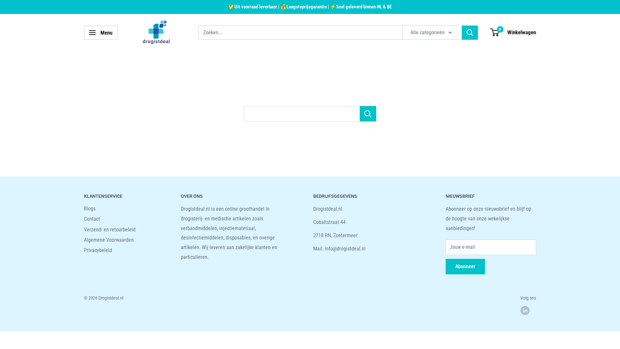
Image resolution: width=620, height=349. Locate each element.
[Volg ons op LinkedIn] (525, 310)
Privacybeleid (98, 250)
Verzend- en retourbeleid (110, 230)
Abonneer (465, 266)
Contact (92, 219)
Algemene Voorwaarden (109, 240)
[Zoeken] (470, 33)
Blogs (90, 209)
